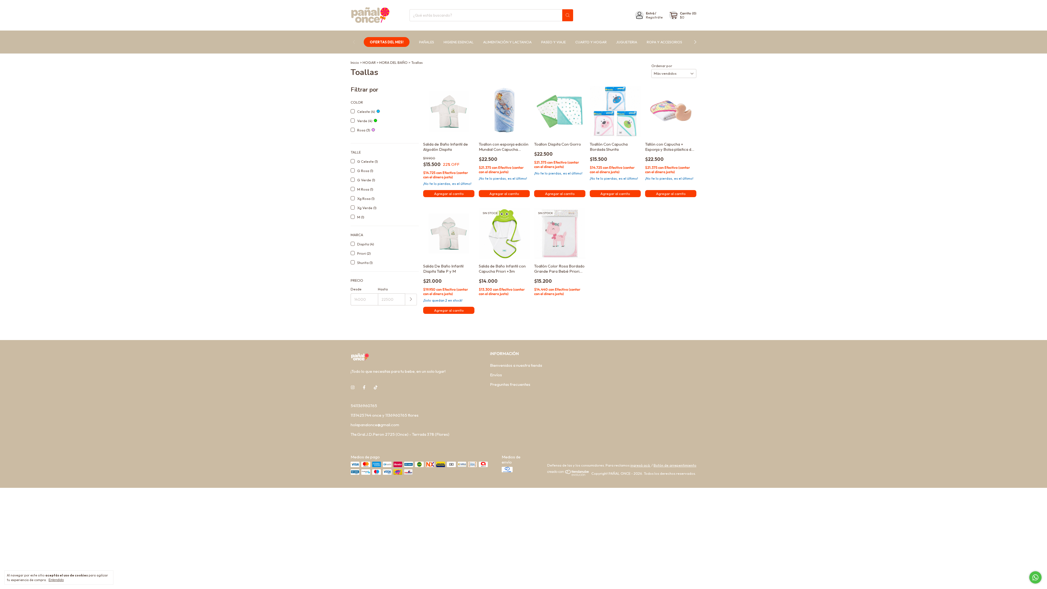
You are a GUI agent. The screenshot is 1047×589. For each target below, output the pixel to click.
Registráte (654, 17)
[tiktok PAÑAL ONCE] (376, 387)
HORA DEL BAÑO (393, 62)
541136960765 (364, 405)
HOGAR (369, 62)
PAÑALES (426, 42)
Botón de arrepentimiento (675, 465)
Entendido (56, 580)
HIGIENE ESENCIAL (459, 42)
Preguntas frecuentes (510, 384)
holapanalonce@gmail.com (375, 424)
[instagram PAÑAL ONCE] (353, 387)
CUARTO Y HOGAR (591, 42)
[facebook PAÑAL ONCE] (364, 387)
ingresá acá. (640, 465)
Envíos (496, 374)
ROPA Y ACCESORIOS (664, 42)
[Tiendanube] (568, 475)
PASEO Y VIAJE (553, 42)
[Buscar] (567, 15)
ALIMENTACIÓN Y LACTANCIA (507, 42)
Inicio (355, 62)
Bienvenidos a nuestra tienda (516, 365)
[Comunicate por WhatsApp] (1035, 577)
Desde (356, 289)
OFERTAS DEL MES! (387, 42)
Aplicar (411, 299)
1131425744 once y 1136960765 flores (385, 415)
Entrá (650, 13)
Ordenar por (661, 66)
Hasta (383, 289)
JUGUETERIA (626, 42)
